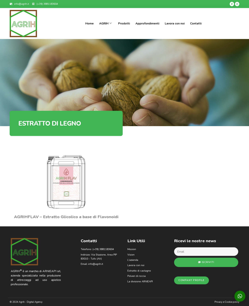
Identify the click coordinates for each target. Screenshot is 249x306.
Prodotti (124, 24)
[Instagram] (237, 4)
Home (89, 24)
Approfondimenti (147, 24)
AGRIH (103, 24)
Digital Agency (34, 302)
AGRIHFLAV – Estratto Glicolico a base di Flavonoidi (66, 217)
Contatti (196, 24)
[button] (239, 296)
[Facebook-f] (232, 4)
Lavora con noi (175, 24)
